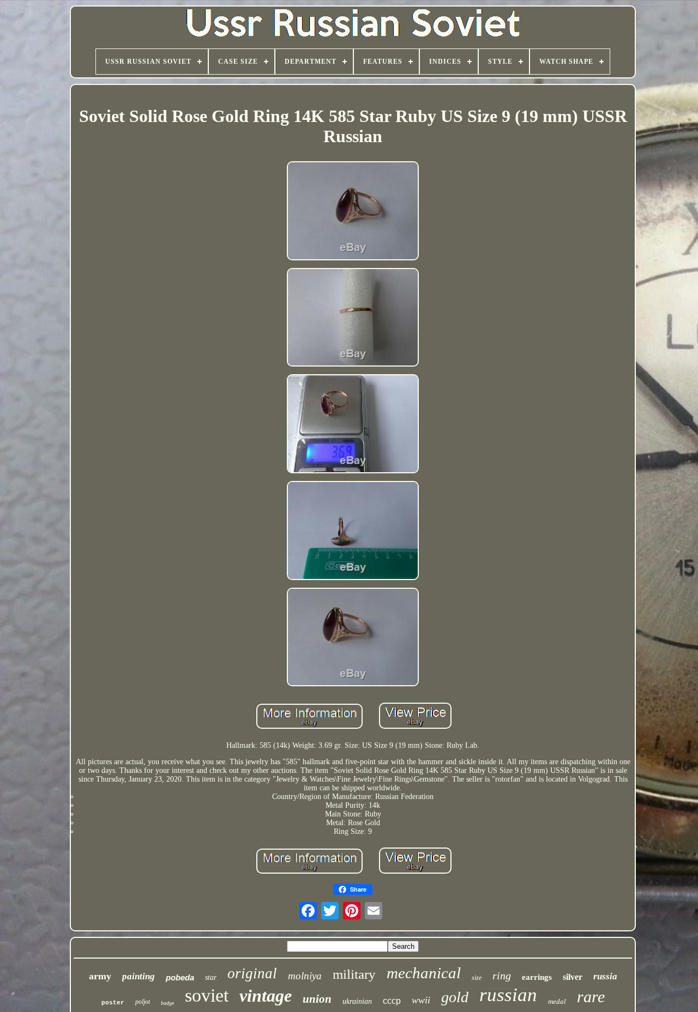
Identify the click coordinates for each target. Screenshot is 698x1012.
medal (557, 1001)
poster (112, 1002)
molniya (305, 975)
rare (591, 996)
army (100, 976)
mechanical (424, 972)
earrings (537, 977)
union (317, 998)
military (354, 974)
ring (501, 975)
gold (454, 997)
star (210, 977)
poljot (142, 1001)
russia (605, 976)
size (477, 977)
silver (572, 976)
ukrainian (357, 1001)
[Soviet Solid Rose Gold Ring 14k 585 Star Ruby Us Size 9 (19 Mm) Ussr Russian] (353, 211)
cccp (392, 1000)
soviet (206, 995)
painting (138, 976)
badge (167, 1003)
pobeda (180, 977)
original (252, 973)
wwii (421, 1000)
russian (508, 994)
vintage (265, 995)
